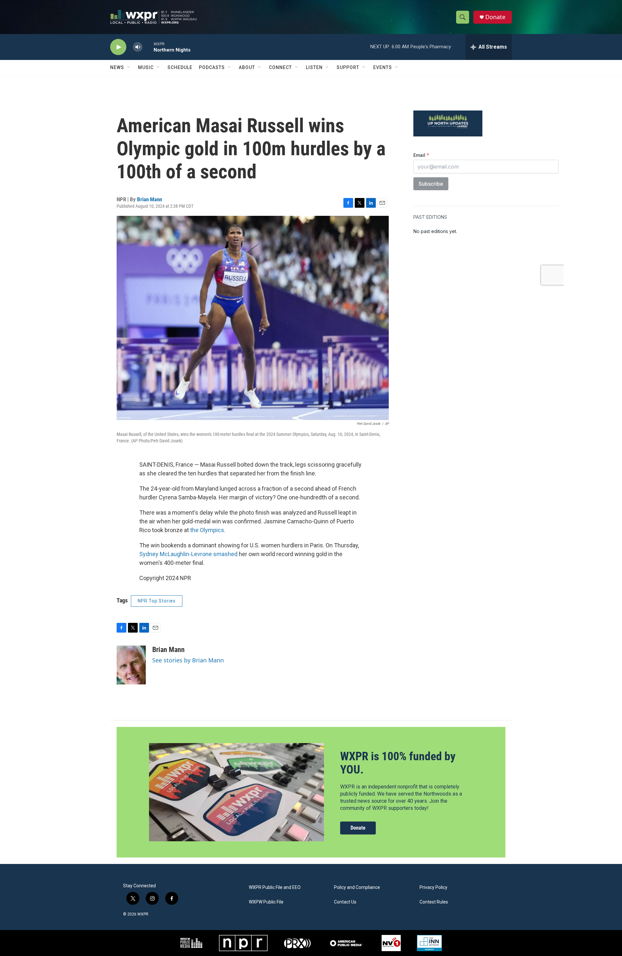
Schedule (179, 67)
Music (146, 67)
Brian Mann (149, 199)
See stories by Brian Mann (188, 660)
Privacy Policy (433, 887)
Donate (495, 17)
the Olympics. (207, 530)
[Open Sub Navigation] (129, 67)
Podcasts (212, 67)
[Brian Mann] (131, 665)
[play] (118, 47)
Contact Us (345, 902)
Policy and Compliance (357, 887)
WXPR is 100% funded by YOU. (397, 763)
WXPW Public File (266, 902)
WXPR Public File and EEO (275, 887)
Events (382, 67)
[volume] (137, 47)
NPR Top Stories (157, 600)
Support (348, 67)
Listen (314, 67)
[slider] (148, 46)
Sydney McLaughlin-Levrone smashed (188, 554)
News (117, 67)
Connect (280, 67)
